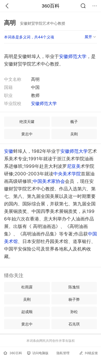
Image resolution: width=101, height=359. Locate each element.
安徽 (8, 151)
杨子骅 (74, 299)
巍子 (74, 121)
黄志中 (27, 134)
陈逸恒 (74, 287)
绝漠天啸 (26, 121)
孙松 (74, 311)
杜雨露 (27, 287)
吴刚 (74, 134)
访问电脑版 (40, 353)
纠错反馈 (91, 353)
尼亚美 (74, 166)
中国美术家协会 (49, 181)
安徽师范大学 (72, 56)
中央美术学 (67, 173)
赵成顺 (27, 311)
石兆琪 (74, 324)
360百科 (51, 6)
